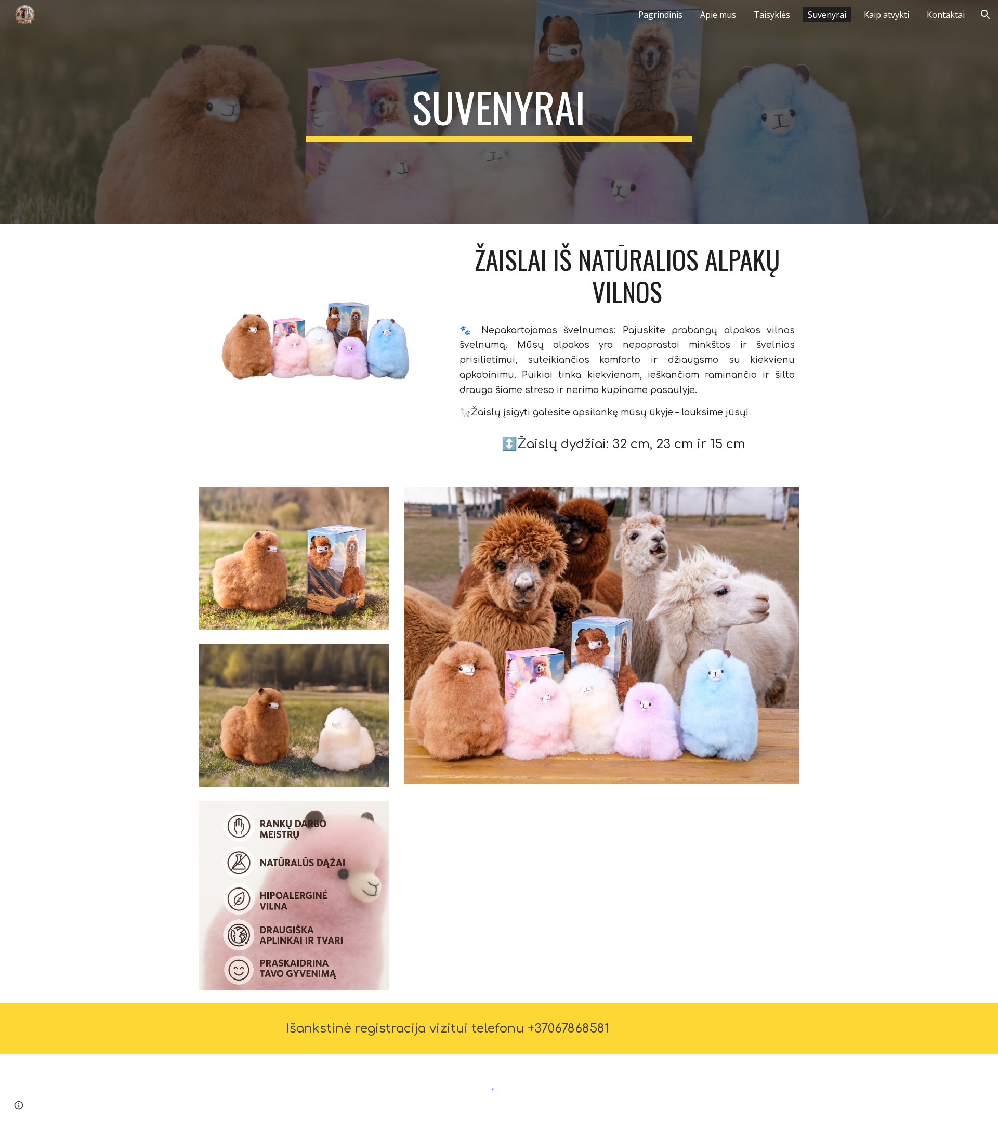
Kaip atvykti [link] (886, 14)
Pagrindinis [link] (660, 14)
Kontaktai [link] (946, 14)
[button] (985, 14)
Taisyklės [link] (772, 14)
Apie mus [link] (718, 14)
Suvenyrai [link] (827, 14)
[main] (499, 111)
